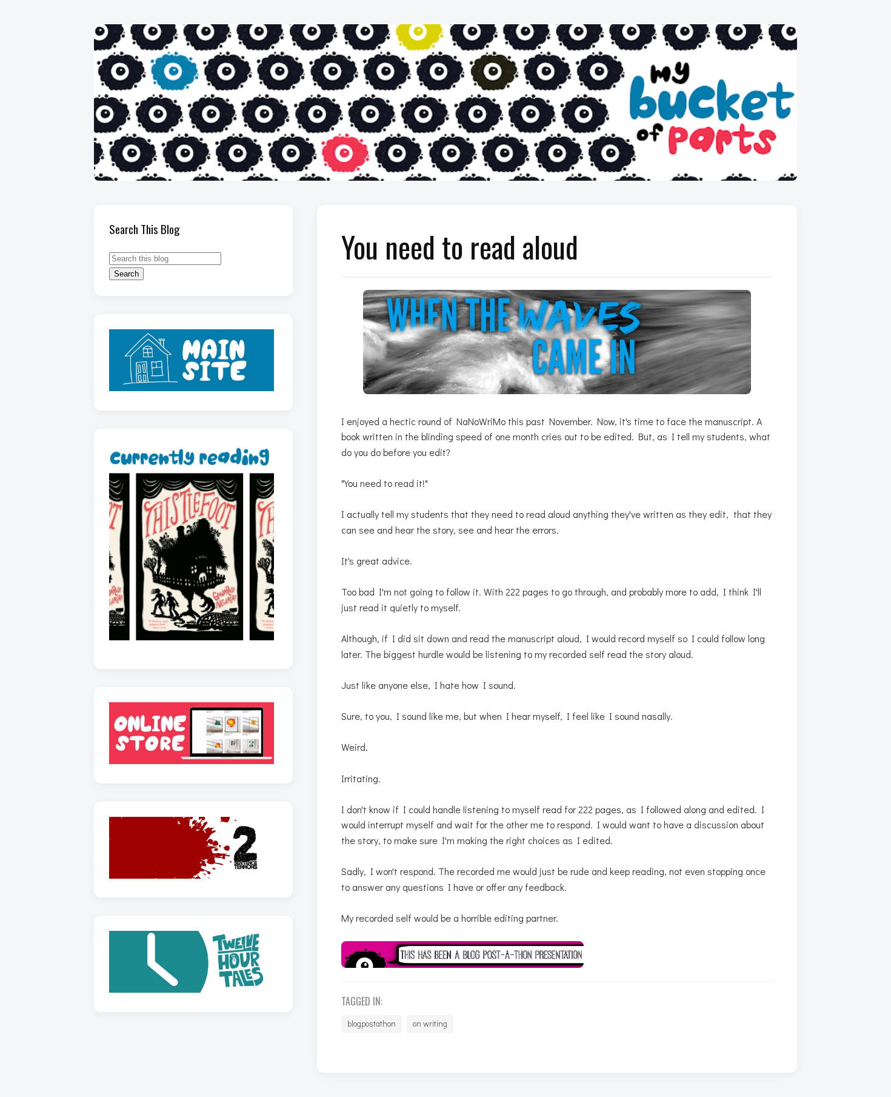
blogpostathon (371, 1023)
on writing (430, 1023)
